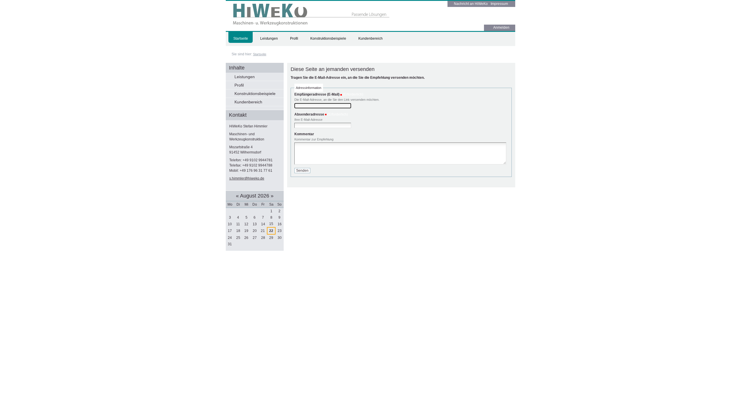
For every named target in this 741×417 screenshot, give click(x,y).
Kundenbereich (370, 38)
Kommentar (304, 134)
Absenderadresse (309, 114)
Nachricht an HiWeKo (471, 4)
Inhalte (237, 68)
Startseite (240, 38)
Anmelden (501, 27)
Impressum (499, 4)
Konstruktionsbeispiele (328, 38)
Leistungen (269, 38)
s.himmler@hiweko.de (246, 178)
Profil (294, 38)
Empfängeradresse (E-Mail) (317, 94)
